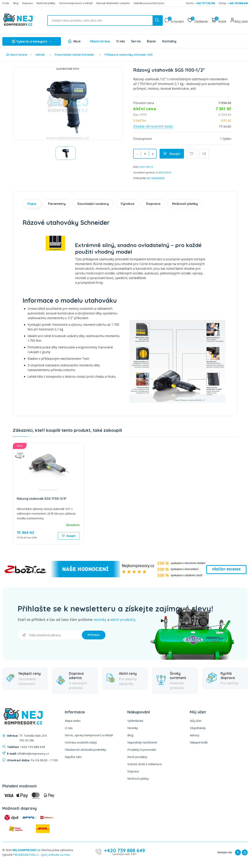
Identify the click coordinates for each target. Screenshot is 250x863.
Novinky (132, 728)
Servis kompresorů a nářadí (75, 3)
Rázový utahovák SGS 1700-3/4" (42, 499)
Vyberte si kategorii (31, 41)
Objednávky (198, 728)
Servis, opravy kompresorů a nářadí (89, 735)
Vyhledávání (135, 721)
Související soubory (93, 204)
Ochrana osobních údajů (81, 742)
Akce (77, 41)
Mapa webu (72, 721)
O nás (5, 3)
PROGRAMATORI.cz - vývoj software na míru (41, 855)
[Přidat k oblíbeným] (191, 154)
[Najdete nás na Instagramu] (245, 852)
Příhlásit (94, 635)
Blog (15, 3)
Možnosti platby (46, 3)
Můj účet (196, 721)
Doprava (27, 3)
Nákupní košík (199, 742)
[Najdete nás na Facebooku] (238, 852)
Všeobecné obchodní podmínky (85, 749)
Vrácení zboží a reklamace (144, 764)
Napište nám (73, 757)
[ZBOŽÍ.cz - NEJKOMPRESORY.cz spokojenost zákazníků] (125, 576)
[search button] (157, 20)
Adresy (194, 735)
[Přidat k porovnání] (204, 154)
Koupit (174, 154)
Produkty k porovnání (141, 749)
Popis (32, 204)
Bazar (151, 41)
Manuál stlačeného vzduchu (113, 3)
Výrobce (127, 204)
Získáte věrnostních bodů (153, 126)
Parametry (57, 204)
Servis (136, 41)
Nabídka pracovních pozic (149, 3)
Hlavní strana (100, 41)
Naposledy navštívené (142, 742)
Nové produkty (137, 757)
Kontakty (169, 41)
